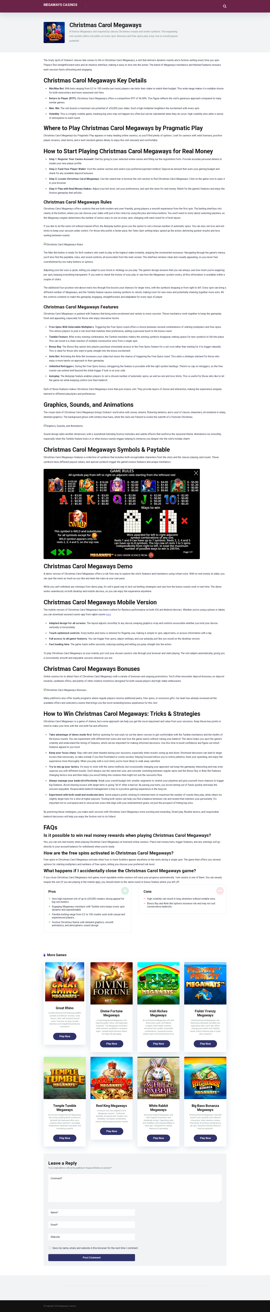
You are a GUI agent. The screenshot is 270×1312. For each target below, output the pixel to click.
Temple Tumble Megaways (64, 1108)
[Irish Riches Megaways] (158, 1003)
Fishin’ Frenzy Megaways (205, 1013)
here (108, 614)
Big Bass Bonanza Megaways (205, 1108)
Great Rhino (65, 1008)
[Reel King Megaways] (111, 1098)
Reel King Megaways (111, 1106)
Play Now (64, 1036)
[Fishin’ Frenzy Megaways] (205, 1003)
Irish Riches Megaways (159, 1013)
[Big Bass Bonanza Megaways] (205, 1098)
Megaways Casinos (60, 4)
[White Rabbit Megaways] (158, 1098)
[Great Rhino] (64, 1000)
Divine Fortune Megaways (111, 1013)
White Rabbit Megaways (158, 1108)
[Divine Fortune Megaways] (111, 1003)
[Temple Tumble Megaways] (65, 1098)
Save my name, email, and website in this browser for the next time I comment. (95, 1248)
